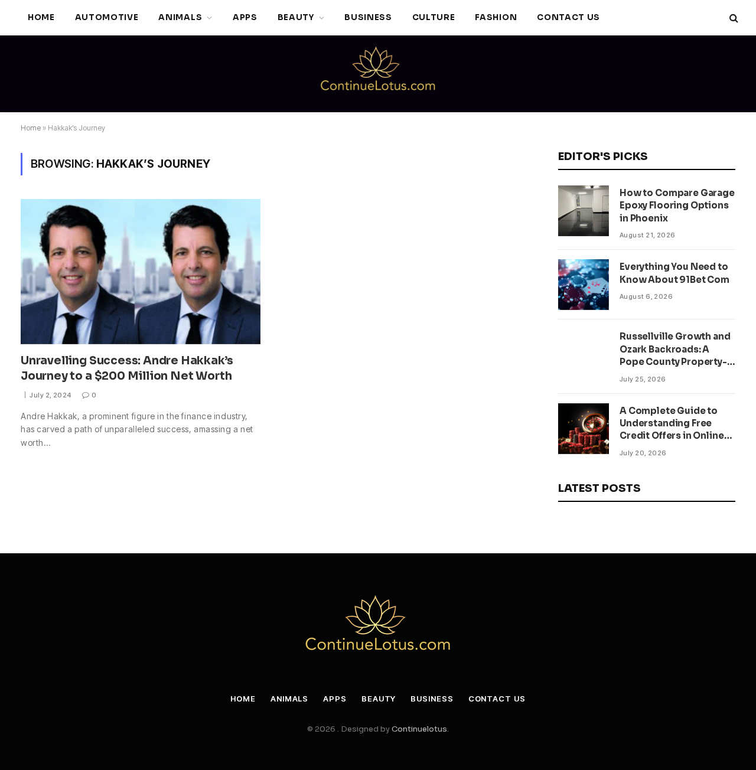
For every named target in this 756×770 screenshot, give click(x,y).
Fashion (496, 17)
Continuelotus (419, 729)
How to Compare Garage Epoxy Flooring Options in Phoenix (677, 205)
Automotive (107, 17)
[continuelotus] (378, 73)
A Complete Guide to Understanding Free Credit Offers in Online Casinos (672, 423)
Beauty (296, 17)
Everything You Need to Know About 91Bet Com (674, 273)
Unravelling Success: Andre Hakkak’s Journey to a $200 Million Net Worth (127, 368)
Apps (245, 17)
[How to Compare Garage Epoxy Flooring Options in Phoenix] (583, 210)
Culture (433, 17)
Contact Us (568, 17)
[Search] (732, 18)
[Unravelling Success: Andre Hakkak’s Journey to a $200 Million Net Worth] (140, 271)
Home (41, 17)
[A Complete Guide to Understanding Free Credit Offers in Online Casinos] (583, 428)
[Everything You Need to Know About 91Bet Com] (583, 284)
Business (368, 17)
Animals (180, 17)
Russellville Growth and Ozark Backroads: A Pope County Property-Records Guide (675, 349)
